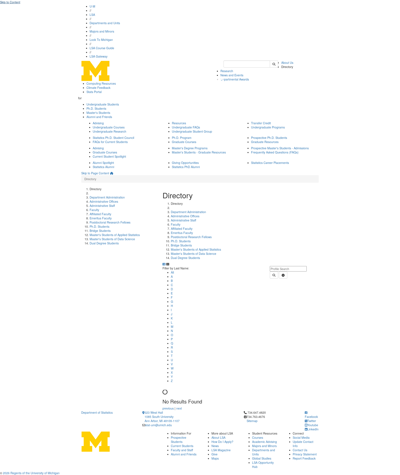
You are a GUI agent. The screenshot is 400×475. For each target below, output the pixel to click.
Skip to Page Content (95, 173)
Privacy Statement (305, 454)
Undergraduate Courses (109, 127)
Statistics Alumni (103, 167)
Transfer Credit (261, 123)
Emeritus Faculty (101, 218)
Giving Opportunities (185, 163)
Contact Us (300, 450)
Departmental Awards (234, 79)
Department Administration (107, 197)
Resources (179, 123)
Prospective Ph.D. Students (269, 138)
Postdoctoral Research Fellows (110, 222)
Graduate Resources (265, 142)
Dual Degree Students (104, 243)
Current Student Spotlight (109, 156)
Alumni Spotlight (103, 163)
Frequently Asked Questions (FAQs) (275, 152)
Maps (215, 458)
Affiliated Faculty (100, 214)
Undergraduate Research (109, 131)
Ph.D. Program (181, 138)
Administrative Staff (102, 206)
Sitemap (252, 421)
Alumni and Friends (99, 117)
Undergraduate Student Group (192, 131)
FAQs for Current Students (110, 142)
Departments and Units (105, 23)
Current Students (182, 446)
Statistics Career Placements (270, 163)
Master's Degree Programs (190, 148)
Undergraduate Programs (268, 127)
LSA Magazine (221, 450)
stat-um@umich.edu (158, 425)
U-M (92, 6)
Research (226, 71)
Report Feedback (304, 458)
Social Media (301, 437)
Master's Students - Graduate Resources (199, 152)
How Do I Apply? (222, 442)
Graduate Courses (184, 142)
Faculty (94, 210)
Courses (257, 437)
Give (214, 454)
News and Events (231, 75)
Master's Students (98, 113)
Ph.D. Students (96, 108)
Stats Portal (94, 92)
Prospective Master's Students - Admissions (280, 148)
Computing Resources (101, 83)
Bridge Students (100, 231)
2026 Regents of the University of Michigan (31, 473)
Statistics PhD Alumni (186, 167)
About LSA (218, 437)
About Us (287, 62)
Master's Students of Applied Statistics (115, 235)
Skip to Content (10, 2)
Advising (98, 123)
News (215, 446)
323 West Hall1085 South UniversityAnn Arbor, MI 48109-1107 (162, 416)
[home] (111, 173)
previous (168, 408)
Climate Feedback (98, 87)
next (179, 408)
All (172, 272)
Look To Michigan (101, 40)
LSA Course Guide (102, 48)
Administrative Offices (104, 201)
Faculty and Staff (182, 450)
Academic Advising (264, 442)
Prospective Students (178, 439)
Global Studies (261, 458)
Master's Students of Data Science (112, 239)
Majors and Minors (102, 31)
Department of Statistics (97, 412)
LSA (92, 15)
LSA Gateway (99, 56)
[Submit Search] (274, 64)
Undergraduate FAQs (186, 127)
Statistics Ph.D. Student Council (113, 138)
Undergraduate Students (102, 104)
